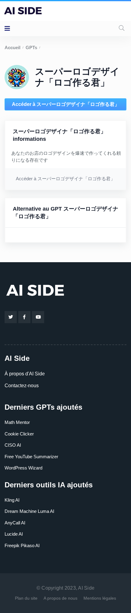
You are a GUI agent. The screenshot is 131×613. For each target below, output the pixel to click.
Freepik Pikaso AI (22, 545)
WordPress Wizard (23, 467)
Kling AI (12, 500)
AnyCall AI (15, 522)
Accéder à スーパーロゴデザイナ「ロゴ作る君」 (65, 104)
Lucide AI (14, 534)
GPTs (31, 47)
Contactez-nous (22, 385)
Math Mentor (17, 422)
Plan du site (26, 598)
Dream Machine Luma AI (29, 511)
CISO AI (13, 445)
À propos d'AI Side (25, 373)
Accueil (12, 47)
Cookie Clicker (19, 433)
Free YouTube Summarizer (31, 456)
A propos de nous (60, 598)
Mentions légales (99, 598)
